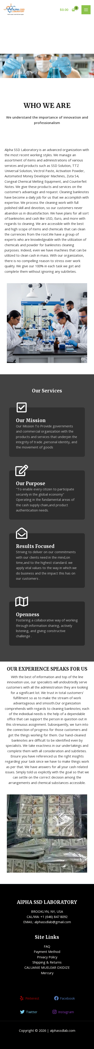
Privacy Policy (47, 957)
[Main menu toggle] (86, 9)
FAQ (47, 946)
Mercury (47, 973)
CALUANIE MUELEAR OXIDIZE (47, 967)
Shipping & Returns (47, 962)
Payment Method (47, 951)
